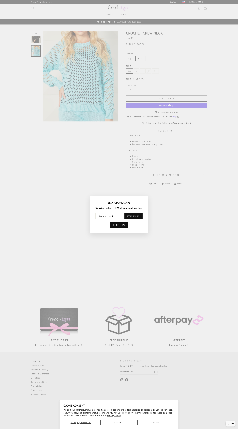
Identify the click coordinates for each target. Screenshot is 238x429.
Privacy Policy (114, 415)
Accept (117, 422)
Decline (155, 422)
